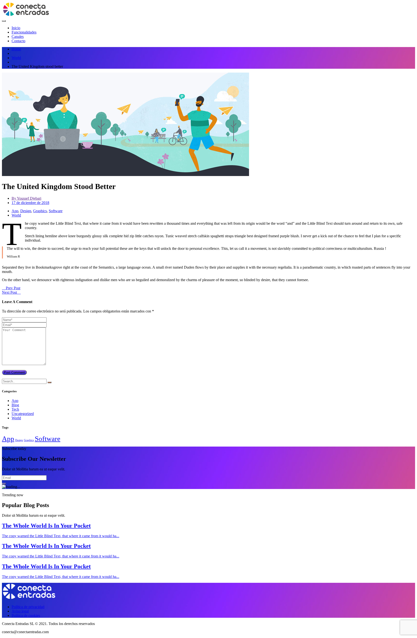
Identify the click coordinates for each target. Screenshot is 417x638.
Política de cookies (26, 615)
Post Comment (14, 372)
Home (16, 49)
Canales (18, 36)
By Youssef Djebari (26, 198)
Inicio (16, 28)
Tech (15, 409)
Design (25, 211)
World (16, 58)
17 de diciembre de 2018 (30, 203)
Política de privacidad (28, 607)
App (15, 211)
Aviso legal (20, 611)
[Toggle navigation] (4, 21)
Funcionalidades (24, 32)
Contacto (18, 41)
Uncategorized (23, 414)
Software (56, 211)
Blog (15, 405)
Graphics (40, 211)
